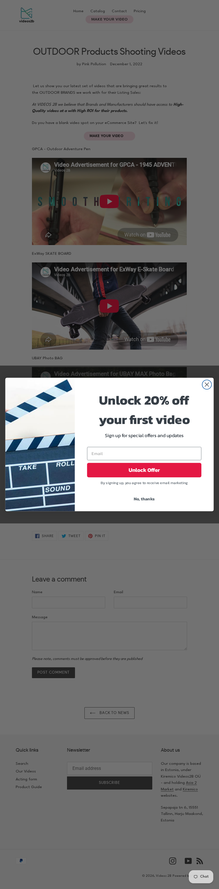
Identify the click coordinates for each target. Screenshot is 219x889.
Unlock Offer (144, 470)
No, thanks (144, 499)
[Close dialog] (207, 384)
